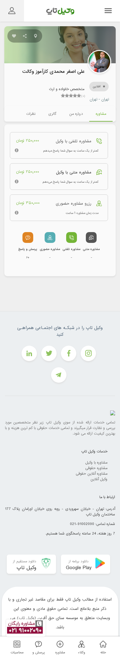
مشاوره (101, 114)
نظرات (30, 114)
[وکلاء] (80, 644)
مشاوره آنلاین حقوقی (91, 474)
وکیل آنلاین (98, 479)
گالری (52, 114)
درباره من (76, 114)
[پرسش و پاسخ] (37, 644)
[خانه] (102, 644)
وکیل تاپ (26, 618)
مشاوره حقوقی (96, 468)
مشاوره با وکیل (96, 462)
